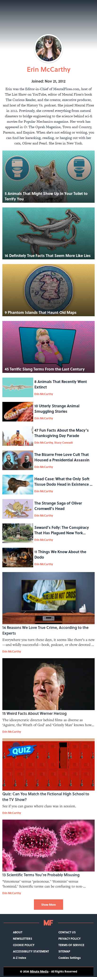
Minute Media (39, 971)
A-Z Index (19, 958)
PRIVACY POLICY (69, 939)
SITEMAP (64, 951)
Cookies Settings (69, 958)
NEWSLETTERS (22, 939)
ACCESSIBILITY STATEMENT (31, 951)
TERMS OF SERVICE (71, 945)
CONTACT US (67, 932)
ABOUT (17, 932)
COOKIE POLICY (23, 945)
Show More (48, 904)
